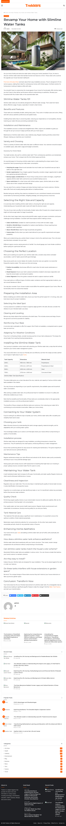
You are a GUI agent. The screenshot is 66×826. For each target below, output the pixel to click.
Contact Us (61, 823)
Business (7, 761)
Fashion (7, 769)
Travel (6, 771)
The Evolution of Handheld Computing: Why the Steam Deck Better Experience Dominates (12, 636)
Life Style (11, 12)
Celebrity (7, 753)
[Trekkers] (33, 5)
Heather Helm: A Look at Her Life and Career (27, 731)
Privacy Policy (46, 823)
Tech (6, 766)
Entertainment (8, 756)
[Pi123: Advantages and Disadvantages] (8, 705)
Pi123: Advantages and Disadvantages (25, 702)
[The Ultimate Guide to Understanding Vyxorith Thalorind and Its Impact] (8, 719)
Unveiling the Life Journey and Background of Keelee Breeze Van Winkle (35, 656)
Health (6, 751)
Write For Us (54, 823)
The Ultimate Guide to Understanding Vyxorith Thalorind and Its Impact (35, 717)
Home (6, 12)
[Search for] (64, 6)
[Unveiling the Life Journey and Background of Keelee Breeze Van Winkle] (8, 659)
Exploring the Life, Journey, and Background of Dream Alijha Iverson (34, 678)
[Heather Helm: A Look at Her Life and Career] (8, 733)
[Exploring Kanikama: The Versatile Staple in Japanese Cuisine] (8, 712)
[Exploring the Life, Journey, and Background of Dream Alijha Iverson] (8, 680)
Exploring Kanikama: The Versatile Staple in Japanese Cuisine (32, 709)
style (19, 532)
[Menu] (2, 6)
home (24, 355)
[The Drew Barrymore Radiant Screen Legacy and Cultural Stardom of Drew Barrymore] (8, 688)
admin (8, 28)
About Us (40, 823)
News (6, 764)
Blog (6, 758)
